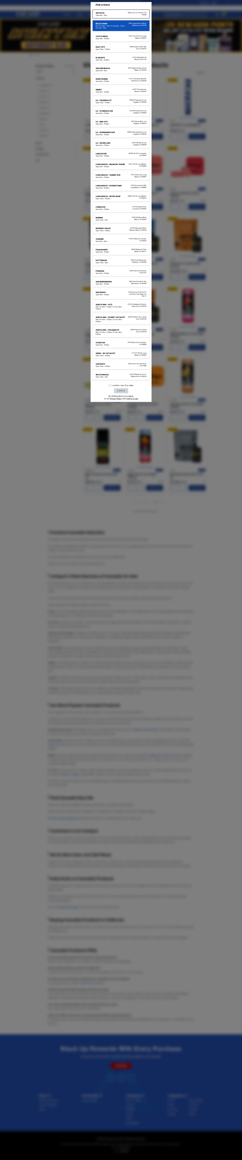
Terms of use (132, 398)
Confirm (121, 390)
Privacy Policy (116, 398)
